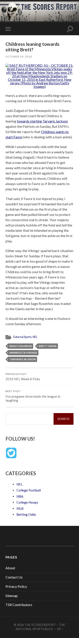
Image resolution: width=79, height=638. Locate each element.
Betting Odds (26, 514)
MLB (19, 508)
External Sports (22, 337)
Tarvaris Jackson (22, 359)
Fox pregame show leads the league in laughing (32, 396)
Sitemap (11, 595)
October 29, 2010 (18, 56)
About (10, 568)
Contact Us (14, 577)
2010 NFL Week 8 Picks (22, 377)
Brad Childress (20, 346)
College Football (28, 490)
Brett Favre (48, 346)
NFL (35, 337)
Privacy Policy (16, 586)
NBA (19, 496)
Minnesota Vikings (23, 352)
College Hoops (27, 502)
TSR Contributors (18, 605)
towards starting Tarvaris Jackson (42, 121)
